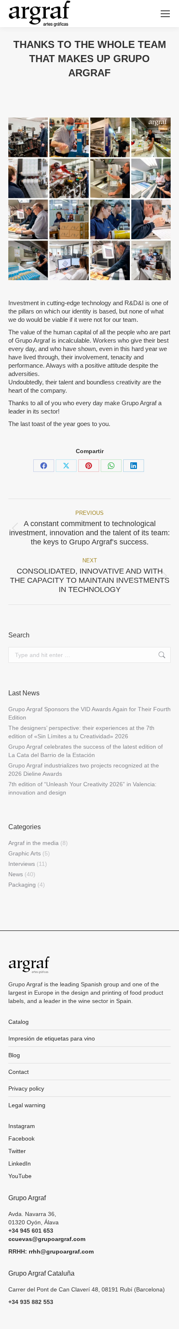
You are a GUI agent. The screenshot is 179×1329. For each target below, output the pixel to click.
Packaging (22, 884)
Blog (14, 1055)
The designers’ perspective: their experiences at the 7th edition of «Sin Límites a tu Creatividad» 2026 (81, 732)
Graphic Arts (24, 853)
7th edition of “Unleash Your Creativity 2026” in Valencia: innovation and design (82, 788)
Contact (18, 1071)
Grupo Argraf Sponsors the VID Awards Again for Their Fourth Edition (89, 713)
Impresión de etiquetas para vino (51, 1038)
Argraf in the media (33, 843)
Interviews (21, 863)
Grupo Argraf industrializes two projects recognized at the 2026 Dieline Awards (83, 769)
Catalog (18, 1021)
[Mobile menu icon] (165, 13)
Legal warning (26, 1105)
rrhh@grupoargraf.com (61, 1251)
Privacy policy (26, 1088)
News (15, 874)
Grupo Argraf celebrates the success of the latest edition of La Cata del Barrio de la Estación (85, 750)
